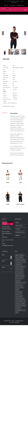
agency (17, 255)
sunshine (23, 303)
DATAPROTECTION (20, 232)
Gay (16, 273)
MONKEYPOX (18, 282)
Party (17, 287)
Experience (22, 266)
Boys (10, 106)
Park (21, 284)
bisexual (22, 255)
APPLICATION (19, 225)
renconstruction (19, 296)
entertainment (19, 264)
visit (24, 310)
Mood (24, 282)
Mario (7, 182)
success (17, 303)
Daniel (7, 204)
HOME (17, 222)
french (21, 271)
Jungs (12, 106)
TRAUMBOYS (17, 322)
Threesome (22, 305)
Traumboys (18, 307)
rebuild (17, 289)
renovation (18, 298)
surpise (17, 305)
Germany (21, 273)
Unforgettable (18, 310)
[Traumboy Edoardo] (14, 33)
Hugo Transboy (20, 204)
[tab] (5, 112)
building (21, 257)
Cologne (23, 259)
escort (17, 266)
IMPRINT (18, 235)
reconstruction (19, 291)
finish (17, 268)
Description (4, 112)
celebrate (18, 259)
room (23, 298)
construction (18, 261)
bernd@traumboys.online (8, 245)
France (17, 271)
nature (17, 284)
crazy (24, 261)
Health (17, 275)
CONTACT (18, 229)
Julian (20, 182)
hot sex (17, 278)
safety (20, 301)
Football (21, 268)
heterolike (22, 275)
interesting (18, 280)
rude (17, 301)
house (21, 278)
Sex (24, 301)
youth (17, 312)
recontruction (18, 294)
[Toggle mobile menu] (25, 9)
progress (21, 287)
